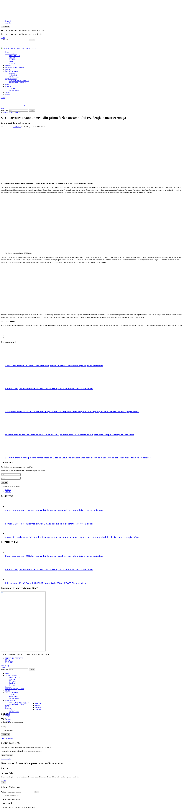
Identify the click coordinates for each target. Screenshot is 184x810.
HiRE (7, 84)
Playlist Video (14, 77)
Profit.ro (12, 61)
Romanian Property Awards (14, 67)
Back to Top (5, 666)
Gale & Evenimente (11, 71)
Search (32, 40)
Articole (12, 73)
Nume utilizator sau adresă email (12, 723)
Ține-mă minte (8, 731)
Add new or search (7, 792)
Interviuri (8, 86)
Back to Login (6, 759)
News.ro (12, 63)
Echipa (7, 94)
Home (7, 52)
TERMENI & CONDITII (14, 658)
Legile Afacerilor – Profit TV (19, 81)
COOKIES (9, 662)
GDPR (7, 660)
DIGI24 (12, 58)
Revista (7, 69)
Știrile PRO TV (14, 56)
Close (3, 667)
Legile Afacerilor (11, 79)
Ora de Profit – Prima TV (18, 83)
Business (8, 65)
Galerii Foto (13, 75)
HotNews (12, 59)
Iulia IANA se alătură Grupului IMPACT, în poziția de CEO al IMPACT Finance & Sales (46, 583)
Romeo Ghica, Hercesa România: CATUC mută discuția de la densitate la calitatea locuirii (49, 389)
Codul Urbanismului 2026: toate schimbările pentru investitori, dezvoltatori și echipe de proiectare (54, 366)
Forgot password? (7, 738)
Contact (7, 92)
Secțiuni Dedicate (11, 54)
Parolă (3, 727)
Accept (3, 780)
